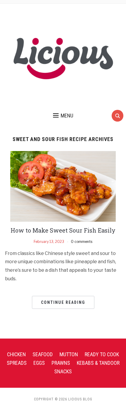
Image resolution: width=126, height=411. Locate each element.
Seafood (43, 354)
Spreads (17, 363)
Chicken (16, 354)
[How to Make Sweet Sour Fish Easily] (63, 186)
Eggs (39, 363)
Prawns (61, 363)
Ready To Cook (102, 354)
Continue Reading (63, 302)
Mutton (68, 354)
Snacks (63, 371)
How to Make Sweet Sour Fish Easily (63, 230)
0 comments (81, 241)
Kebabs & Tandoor (98, 363)
